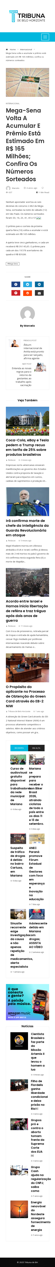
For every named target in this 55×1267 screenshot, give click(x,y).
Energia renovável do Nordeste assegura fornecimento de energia (41, 1216)
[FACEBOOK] (15, 284)
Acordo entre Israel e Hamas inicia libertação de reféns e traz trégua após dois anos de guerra (27, 611)
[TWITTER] (27, 284)
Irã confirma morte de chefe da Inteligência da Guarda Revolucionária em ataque (27, 527)
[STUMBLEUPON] (27, 293)
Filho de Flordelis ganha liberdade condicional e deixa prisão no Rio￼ (39, 1095)
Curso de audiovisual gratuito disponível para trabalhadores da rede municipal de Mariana (20, 786)
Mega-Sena (13, 263)
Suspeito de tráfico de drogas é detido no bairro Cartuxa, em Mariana (17, 862)
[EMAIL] (39, 293)
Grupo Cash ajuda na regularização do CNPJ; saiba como (41, 1179)
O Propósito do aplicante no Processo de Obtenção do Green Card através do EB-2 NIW (26, 696)
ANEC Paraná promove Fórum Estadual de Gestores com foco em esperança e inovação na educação (37, 873)
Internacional (13, 103)
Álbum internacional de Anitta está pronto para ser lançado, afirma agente (34, 349)
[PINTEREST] (15, 293)
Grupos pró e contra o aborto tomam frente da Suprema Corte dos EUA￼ (37, 1138)
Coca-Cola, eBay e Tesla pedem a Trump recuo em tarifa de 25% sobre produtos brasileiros (27, 447)
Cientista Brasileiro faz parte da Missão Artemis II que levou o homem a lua (38, 1052)
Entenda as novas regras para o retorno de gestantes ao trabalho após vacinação (21, 375)
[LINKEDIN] (39, 284)
